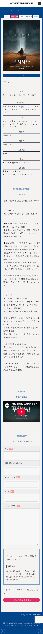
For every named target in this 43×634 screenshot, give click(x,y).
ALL (7, 16)
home (2, 11)
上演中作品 (29, 16)
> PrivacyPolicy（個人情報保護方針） (31, 614)
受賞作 (36, 16)
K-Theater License (21, 3)
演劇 (22, 16)
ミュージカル (10, 11)
